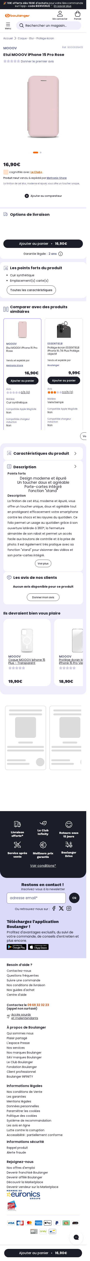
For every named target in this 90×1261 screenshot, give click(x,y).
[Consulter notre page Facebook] (53, 909)
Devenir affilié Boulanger (24, 1177)
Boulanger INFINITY (20, 1076)
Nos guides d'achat (21, 990)
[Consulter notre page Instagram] (68, 909)
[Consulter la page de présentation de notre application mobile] (16, 947)
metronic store (57, 178)
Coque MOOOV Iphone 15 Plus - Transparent (26, 661)
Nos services (16, 1048)
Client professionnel (21, 1072)
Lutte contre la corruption (25, 1130)
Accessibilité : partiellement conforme (35, 1135)
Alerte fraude (16, 1152)
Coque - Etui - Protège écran (36, 38)
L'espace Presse (18, 1043)
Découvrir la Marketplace (25, 1182)
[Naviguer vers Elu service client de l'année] (43, 1205)
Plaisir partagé (17, 1038)
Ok (74, 898)
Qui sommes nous (20, 1033)
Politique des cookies (22, 1116)
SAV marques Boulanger (24, 1057)
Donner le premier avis (37, 61)
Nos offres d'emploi (21, 1168)
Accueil (8, 38)
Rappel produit (17, 1148)
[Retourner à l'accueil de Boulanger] (17, 15)
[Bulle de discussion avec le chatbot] (76, 1238)
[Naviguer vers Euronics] (43, 1194)
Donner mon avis (43, 597)
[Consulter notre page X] (61, 909)
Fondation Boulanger (22, 1067)
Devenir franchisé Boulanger (27, 1172)
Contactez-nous (19, 971)
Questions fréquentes (23, 975)
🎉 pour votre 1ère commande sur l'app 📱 (43, 5)
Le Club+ (36, 172)
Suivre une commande (23, 980)
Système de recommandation (29, 1120)
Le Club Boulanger (20, 1062)
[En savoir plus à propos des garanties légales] (60, 253)
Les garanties (16, 1096)
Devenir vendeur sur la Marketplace (32, 1187)
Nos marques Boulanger (24, 1052)
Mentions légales (19, 1101)
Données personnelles (23, 1106)
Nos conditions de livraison (26, 985)
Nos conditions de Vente (24, 1092)
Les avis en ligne (18, 1125)
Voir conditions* (43, 865)
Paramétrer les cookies (23, 1111)
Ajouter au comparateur (46, 195)
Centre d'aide (17, 995)
